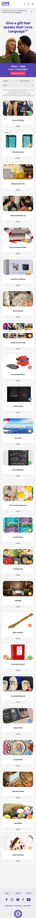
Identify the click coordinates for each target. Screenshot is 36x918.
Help (7, 893)
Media (18, 893)
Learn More (19, 12)
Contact (28, 893)
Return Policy (27, 906)
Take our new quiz (18, 73)
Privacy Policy (18, 906)
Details (18, 126)
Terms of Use (9, 906)
